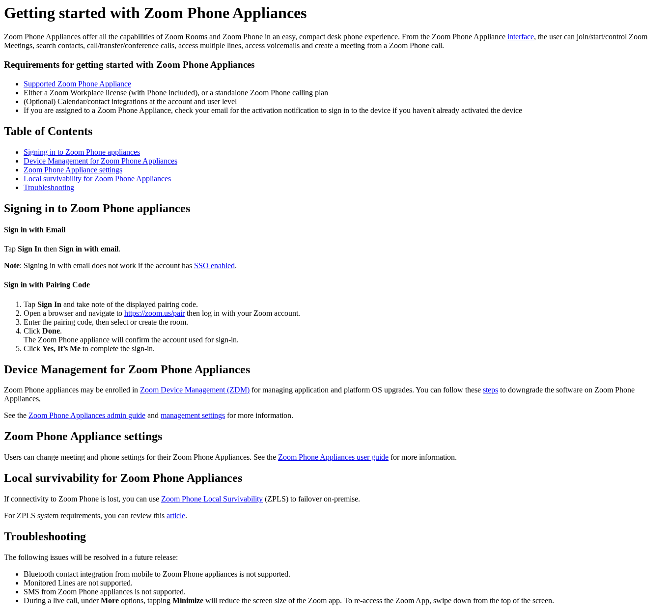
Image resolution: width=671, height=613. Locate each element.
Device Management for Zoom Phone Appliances (100, 161)
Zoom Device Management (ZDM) (195, 390)
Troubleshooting (49, 187)
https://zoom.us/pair (154, 313)
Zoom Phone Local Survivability (212, 499)
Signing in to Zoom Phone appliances (82, 152)
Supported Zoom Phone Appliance (77, 84)
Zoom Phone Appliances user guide (333, 457)
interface (520, 36)
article (176, 515)
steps (490, 390)
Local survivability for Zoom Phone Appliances (97, 178)
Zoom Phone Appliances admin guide (86, 415)
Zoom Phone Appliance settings (73, 170)
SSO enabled (214, 265)
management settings (193, 415)
